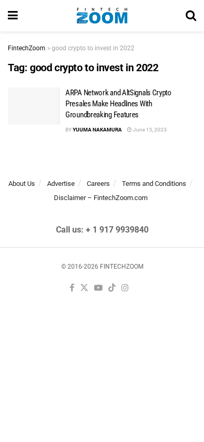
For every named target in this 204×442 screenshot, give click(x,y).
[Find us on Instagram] (125, 288)
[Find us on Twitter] (84, 288)
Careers (98, 183)
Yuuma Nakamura (97, 129)
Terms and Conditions (154, 183)
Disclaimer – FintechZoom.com (101, 198)
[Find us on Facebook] (72, 288)
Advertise (61, 183)
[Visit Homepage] (101, 15)
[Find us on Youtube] (98, 288)
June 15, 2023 (149, 129)
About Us (21, 183)
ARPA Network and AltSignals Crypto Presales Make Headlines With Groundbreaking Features (118, 103)
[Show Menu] (13, 15)
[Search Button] (191, 15)
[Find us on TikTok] (112, 288)
